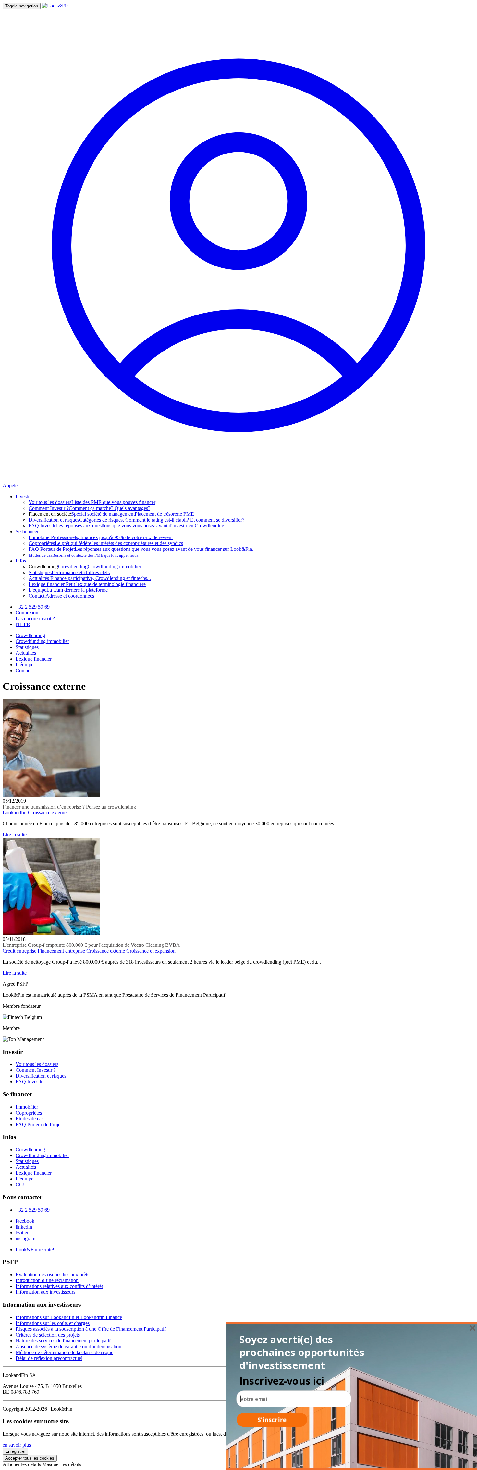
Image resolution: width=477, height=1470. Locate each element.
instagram (25, 1238)
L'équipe (24, 664)
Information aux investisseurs (45, 1292)
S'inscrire (272, 1419)
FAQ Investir (29, 1081)
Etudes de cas (29, 1118)
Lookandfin (15, 812)
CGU (21, 1184)
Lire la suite (15, 834)
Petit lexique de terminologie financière (87, 584)
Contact (23, 670)
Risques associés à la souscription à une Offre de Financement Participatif (91, 1329)
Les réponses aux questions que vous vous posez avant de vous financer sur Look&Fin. (141, 549)
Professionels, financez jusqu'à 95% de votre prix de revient (101, 537)
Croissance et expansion (151, 951)
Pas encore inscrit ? (35, 618)
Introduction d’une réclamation (47, 1280)
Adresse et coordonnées (61, 596)
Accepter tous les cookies (29, 1458)
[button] (303, 1352)
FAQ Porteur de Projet (39, 1124)
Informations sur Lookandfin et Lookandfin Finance (69, 1317)
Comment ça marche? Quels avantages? (89, 508)
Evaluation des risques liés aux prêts (52, 1274)
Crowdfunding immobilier (114, 566)
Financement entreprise (61, 951)
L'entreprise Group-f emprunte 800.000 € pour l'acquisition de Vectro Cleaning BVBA (91, 945)
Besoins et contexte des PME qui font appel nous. (84, 555)
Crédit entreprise (19, 951)
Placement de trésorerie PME (164, 514)
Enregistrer (15, 1451)
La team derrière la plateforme (68, 590)
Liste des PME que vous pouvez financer (92, 502)
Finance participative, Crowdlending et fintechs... (90, 578)
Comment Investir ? (36, 1070)
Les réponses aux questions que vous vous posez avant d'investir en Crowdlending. (127, 525)
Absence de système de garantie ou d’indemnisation (68, 1346)
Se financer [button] (27, 531)
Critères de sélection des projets (48, 1335)
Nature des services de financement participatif (63, 1340)
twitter (22, 1232)
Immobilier (27, 1107)
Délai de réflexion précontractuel (49, 1358)
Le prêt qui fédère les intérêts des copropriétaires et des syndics (106, 543)
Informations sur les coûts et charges (53, 1323)
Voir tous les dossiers (37, 1064)
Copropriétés (29, 1113)
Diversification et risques (41, 1076)
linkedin (24, 1226)
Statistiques (27, 647)
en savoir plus (17, 1445)
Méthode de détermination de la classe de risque (64, 1352)
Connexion (27, 612)
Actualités (26, 653)
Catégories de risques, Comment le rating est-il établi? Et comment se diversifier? (136, 520)
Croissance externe (47, 812)
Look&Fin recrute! (35, 1249)
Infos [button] (21, 560)
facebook (25, 1221)
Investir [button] (23, 496)
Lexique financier (34, 658)
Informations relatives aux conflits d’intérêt (59, 1286)
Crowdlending (73, 566)
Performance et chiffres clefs (69, 572)
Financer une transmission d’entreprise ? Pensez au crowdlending (69, 806)
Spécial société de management (103, 514)
